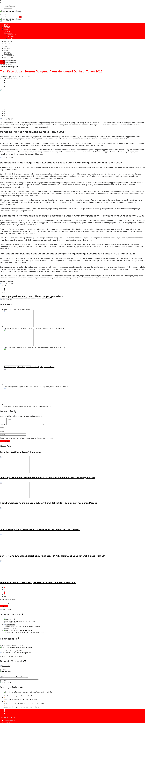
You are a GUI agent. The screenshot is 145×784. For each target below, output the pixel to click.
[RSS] (4, 293)
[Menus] (0, 1)
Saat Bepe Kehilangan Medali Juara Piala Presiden (20, 696)
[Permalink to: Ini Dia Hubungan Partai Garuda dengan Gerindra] (16, 647)
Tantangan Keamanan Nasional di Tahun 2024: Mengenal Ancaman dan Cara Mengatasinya (34, 328)
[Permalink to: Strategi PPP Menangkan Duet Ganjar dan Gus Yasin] (15, 653)
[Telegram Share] (4, 85)
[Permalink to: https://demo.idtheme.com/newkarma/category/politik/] (18, 638)
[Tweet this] (4, 83)
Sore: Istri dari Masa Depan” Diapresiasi (17, 309)
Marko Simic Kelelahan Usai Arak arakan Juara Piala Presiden (24, 703)
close (2, 60)
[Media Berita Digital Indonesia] (10, 11)
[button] (20, 17)
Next (5, 596)
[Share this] (4, 81)
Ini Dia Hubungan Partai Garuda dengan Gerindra (16, 649)
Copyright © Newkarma (7, 717)
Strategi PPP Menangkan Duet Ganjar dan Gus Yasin (17, 654)
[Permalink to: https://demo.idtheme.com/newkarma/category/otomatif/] (22, 614)
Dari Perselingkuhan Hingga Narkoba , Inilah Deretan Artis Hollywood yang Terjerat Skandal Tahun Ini (37, 387)
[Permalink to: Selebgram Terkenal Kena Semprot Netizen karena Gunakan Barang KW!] (17, 405)
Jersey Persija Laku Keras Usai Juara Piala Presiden (21, 699)
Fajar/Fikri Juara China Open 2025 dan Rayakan (16, 643)
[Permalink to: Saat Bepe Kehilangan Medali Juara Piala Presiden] (28, 692)
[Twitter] (4, 291)
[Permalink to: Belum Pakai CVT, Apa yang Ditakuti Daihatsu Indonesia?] (9, 625)
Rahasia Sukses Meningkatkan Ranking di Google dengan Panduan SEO (26, 298)
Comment (3, 424)
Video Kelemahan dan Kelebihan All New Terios (19, 621)
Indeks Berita (8, 722)
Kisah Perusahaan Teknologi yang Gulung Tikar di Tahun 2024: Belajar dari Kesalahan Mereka (34, 347)
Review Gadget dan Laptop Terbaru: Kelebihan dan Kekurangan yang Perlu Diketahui (31, 296)
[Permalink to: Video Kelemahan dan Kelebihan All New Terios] (9, 619)
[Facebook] (4, 289)
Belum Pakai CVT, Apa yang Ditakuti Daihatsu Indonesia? (22, 627)
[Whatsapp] (4, 87)
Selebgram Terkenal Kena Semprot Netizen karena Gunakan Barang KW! (27, 406)
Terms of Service (9, 720)
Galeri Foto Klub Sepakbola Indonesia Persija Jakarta (21, 707)
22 (5, 594)
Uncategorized (5, 78)
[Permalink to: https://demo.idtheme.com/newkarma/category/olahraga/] (22, 687)
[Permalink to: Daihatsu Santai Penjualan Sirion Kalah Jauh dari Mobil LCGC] (18, 630)
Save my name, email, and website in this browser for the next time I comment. (27, 438)
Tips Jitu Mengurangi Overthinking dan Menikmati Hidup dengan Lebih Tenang (29, 367)
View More (4, 606)
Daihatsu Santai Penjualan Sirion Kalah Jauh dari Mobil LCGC (24, 632)
